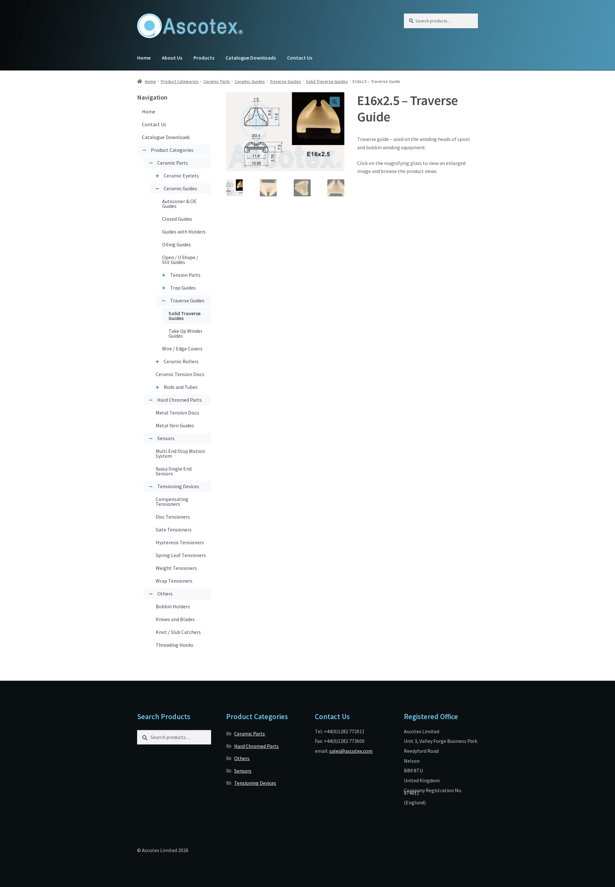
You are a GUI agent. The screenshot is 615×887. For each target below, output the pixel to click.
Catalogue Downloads (251, 57)
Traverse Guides (285, 81)
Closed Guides (177, 219)
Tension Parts (185, 275)
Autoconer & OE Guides (179, 203)
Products (203, 57)
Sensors (166, 438)
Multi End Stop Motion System (180, 453)
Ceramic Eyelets (181, 175)
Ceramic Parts (216, 81)
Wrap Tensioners (174, 581)
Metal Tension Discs (177, 412)
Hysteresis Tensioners (180, 542)
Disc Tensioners (173, 516)
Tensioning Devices (178, 486)
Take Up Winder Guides (185, 333)
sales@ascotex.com (351, 751)
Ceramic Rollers (181, 361)
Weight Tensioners (176, 568)
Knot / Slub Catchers (178, 632)
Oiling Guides (176, 244)
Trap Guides (183, 287)
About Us (172, 57)
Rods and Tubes (181, 387)
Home (144, 57)
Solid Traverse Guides (327, 81)
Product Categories (180, 81)
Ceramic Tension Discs (180, 374)
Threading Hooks (174, 645)
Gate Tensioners (174, 529)
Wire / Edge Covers (182, 348)
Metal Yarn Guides (175, 425)
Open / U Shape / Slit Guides (180, 259)
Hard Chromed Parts (179, 400)
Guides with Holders (184, 231)
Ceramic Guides (250, 81)
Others (165, 593)
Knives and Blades (175, 619)
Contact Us (299, 57)
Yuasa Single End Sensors (174, 471)
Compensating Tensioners (172, 501)
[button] (335, 102)
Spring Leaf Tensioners (181, 555)
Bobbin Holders (173, 606)
